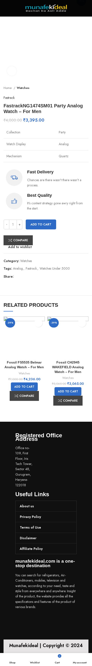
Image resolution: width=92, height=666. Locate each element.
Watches (23, 88)
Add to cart (40, 224)
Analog (18, 268)
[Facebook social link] (17, 277)
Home (8, 88)
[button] (24, 386)
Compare (20, 240)
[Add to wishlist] (38, 323)
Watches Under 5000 (55, 268)
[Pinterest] (49, 620)
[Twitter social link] (23, 277)
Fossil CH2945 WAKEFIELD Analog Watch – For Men (68, 366)
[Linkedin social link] (34, 277)
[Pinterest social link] (28, 277)
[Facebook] (21, 620)
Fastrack (9, 97)
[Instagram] (35, 620)
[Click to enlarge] (12, 71)
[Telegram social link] (39, 277)
